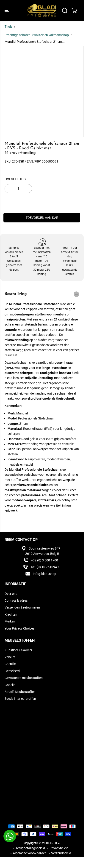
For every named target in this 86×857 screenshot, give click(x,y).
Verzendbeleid (61, 853)
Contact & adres (16, 600)
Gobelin (10, 685)
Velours (10, 657)
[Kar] (74, 10)
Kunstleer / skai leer (18, 650)
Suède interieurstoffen (20, 698)
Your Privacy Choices (19, 628)
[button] (7, 10)
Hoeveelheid (15, 179)
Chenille (10, 664)
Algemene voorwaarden (30, 853)
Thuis (8, 26)
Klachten (11, 614)
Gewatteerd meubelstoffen (24, 678)
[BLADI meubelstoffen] (42, 10)
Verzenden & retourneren (22, 607)
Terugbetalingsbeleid (30, 848)
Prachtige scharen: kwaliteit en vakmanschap (37, 35)
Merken (10, 621)
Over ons (11, 593)
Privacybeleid (59, 848)
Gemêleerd (12, 671)
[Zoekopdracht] (64, 10)
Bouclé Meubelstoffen (20, 692)
